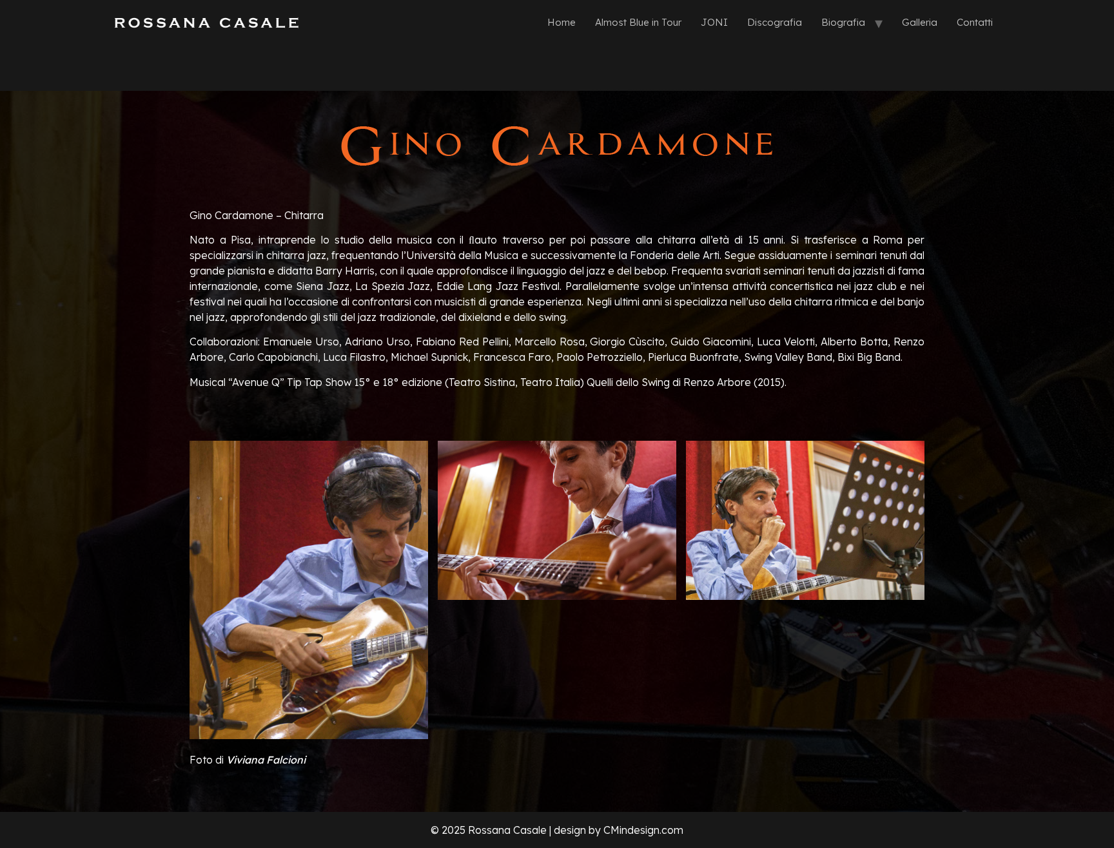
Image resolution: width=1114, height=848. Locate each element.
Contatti (975, 22)
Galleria (919, 22)
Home (561, 22)
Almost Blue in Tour (638, 22)
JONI (714, 22)
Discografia (774, 22)
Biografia (843, 22)
